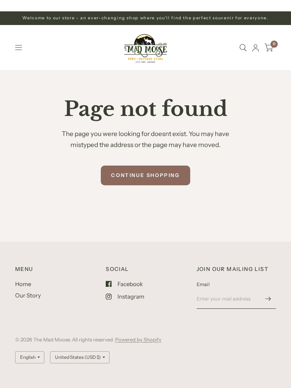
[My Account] (255, 47)
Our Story (28, 295)
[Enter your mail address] (268, 299)
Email (203, 284)
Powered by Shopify (138, 339)
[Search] (243, 47)
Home (23, 284)
